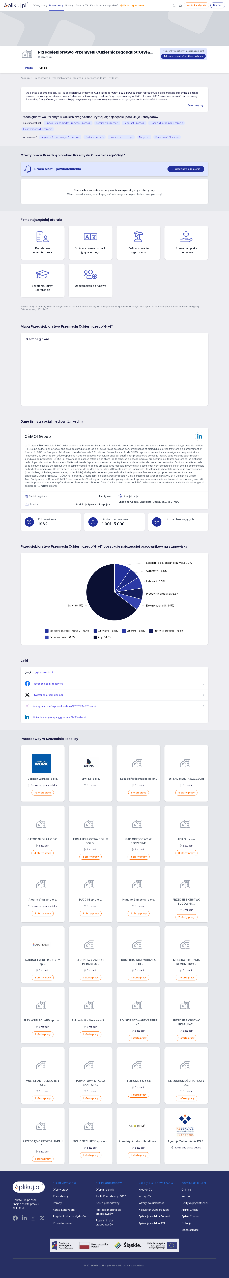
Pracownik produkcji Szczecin (166, 123)
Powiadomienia (62, 1223)
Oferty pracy (40, 5)
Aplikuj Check (190, 1209)
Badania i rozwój (94, 137)
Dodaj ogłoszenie (133, 5)
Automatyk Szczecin (107, 123)
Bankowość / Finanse (167, 137)
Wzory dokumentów (151, 1203)
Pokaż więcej (195, 105)
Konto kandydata (196, 5)
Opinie (43, 67)
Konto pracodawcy (108, 1203)
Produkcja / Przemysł (121, 137)
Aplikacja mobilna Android (154, 1216)
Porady (69, 5)
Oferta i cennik (105, 1189)
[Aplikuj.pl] (29, 1187)
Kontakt (186, 1196)
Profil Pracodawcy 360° (111, 1196)
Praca (29, 67)
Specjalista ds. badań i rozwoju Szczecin (68, 123)
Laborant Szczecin (134, 123)
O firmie (186, 1189)
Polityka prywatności (195, 1203)
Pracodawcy (56, 5)
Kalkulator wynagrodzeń (104, 5)
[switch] (185, 169)
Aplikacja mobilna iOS (152, 1223)
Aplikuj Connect (191, 1216)
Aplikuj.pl (25, 78)
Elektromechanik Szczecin (37, 129)
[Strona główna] (16, 5)
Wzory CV (145, 1196)
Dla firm (217, 5)
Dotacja (186, 1223)
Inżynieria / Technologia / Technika (60, 137)
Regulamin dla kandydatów (69, 1216)
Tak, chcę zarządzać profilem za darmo (183, 56)
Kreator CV (81, 5)
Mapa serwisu (190, 1230)
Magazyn (144, 137)
